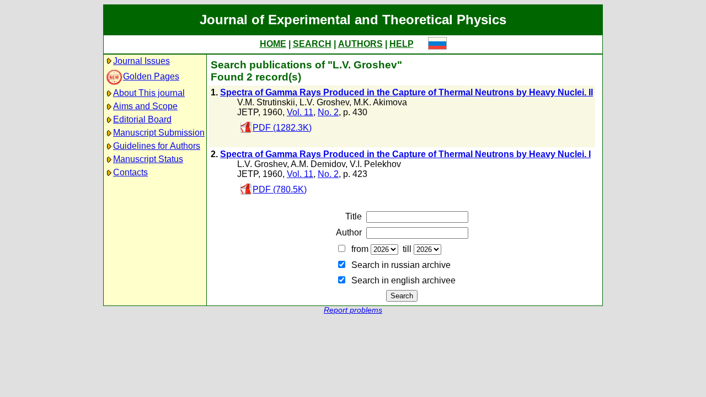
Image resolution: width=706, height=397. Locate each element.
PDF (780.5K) (280, 189)
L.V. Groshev (324, 102)
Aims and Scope (145, 106)
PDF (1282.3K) (282, 127)
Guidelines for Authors (156, 146)
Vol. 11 (300, 112)
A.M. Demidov (318, 164)
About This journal (149, 93)
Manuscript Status (148, 159)
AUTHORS (360, 44)
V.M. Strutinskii (266, 102)
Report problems (353, 310)
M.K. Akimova (380, 102)
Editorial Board (142, 119)
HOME (273, 44)
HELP (401, 44)
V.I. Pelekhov (375, 164)
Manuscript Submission (159, 132)
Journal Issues (141, 61)
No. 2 (328, 112)
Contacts (130, 172)
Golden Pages (151, 76)
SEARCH (312, 44)
